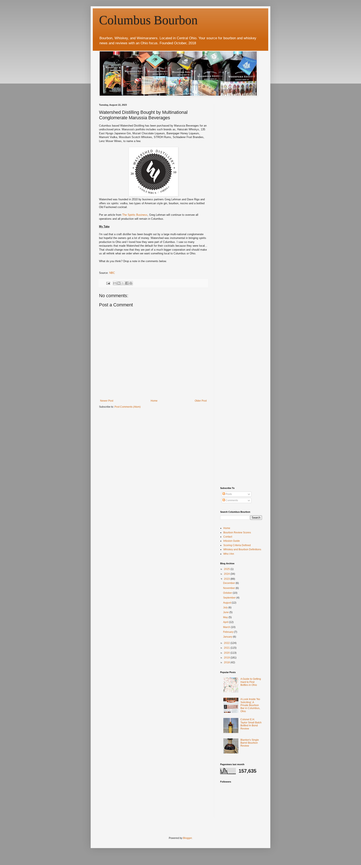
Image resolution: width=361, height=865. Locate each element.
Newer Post (106, 400)
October (228, 592)
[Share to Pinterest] (131, 283)
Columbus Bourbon (148, 20)
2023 (227, 578)
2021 (227, 647)
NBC (112, 272)
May (226, 617)
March (227, 627)
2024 (227, 573)
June (226, 612)
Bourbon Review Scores (237, 532)
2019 (227, 657)
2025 (227, 569)
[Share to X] (123, 283)
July (225, 607)
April (226, 622)
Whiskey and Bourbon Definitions (242, 549)
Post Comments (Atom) (127, 406)
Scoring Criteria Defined (237, 545)
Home (154, 400)
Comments (231, 500)
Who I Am (228, 553)
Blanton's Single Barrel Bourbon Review (249, 742)
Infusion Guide (231, 540)
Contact (227, 536)
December (229, 583)
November (229, 588)
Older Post (201, 400)
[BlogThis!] (119, 283)
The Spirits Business (134, 214)
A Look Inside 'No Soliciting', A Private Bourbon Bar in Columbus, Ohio (250, 705)
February (228, 631)
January (228, 636)
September (229, 597)
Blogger (187, 838)
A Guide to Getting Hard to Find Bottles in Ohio (250, 681)
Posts (228, 494)
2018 (227, 662)
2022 (227, 643)
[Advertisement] (251, 130)
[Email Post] (108, 283)
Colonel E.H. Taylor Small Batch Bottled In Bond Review (251, 724)
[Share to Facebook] (127, 283)
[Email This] (115, 283)
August (227, 602)
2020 (227, 652)
